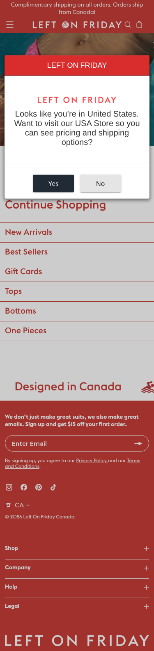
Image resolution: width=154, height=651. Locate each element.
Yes (53, 183)
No (100, 183)
